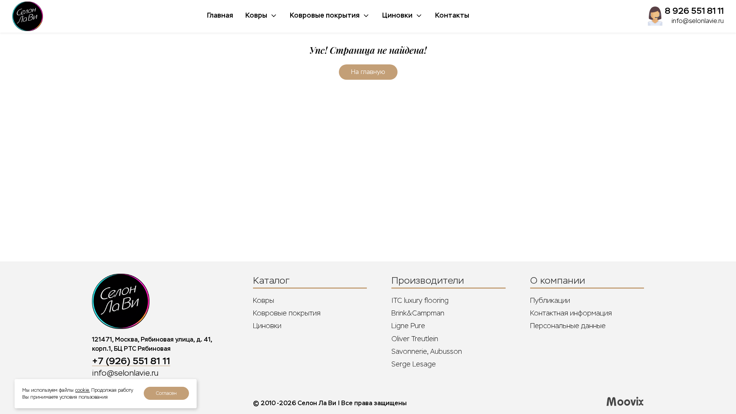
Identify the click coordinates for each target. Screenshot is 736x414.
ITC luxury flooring (420, 300)
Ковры (256, 15)
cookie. (82, 390)
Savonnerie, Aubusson (426, 351)
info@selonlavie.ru (698, 21)
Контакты (452, 15)
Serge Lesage (413, 364)
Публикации (550, 300)
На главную (368, 72)
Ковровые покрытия (325, 15)
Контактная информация (571, 313)
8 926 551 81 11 (694, 11)
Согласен (166, 393)
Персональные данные (568, 326)
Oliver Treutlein (414, 339)
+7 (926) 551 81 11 (131, 361)
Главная (220, 15)
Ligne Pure (408, 326)
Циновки (397, 15)
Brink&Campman (417, 313)
